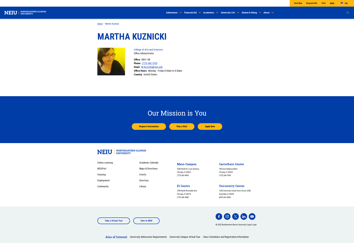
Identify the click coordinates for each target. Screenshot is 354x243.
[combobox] (344, 3)
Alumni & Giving (249, 12)
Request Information (149, 126)
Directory (144, 180)
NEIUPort (101, 168)
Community (103, 186)
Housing (101, 174)
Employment (103, 180)
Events (142, 174)
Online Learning (105, 162)
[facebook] (219, 216)
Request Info (311, 3)
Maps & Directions (148, 168)
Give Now (298, 3)
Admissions (172, 12)
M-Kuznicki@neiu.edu (152, 67)
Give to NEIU (146, 220)
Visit (323, 3)
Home (100, 23)
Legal (249, 225)
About (267, 12)
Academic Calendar (148, 162)
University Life (228, 12)
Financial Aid (190, 12)
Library (142, 186)
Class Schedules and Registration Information (226, 236)
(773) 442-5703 (149, 63)
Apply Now (210, 126)
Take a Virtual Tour (114, 220)
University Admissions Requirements (148, 236)
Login (254, 225)
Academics (208, 12)
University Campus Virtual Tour (185, 236)
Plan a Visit (182, 126)
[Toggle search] (348, 12)
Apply (332, 3)
